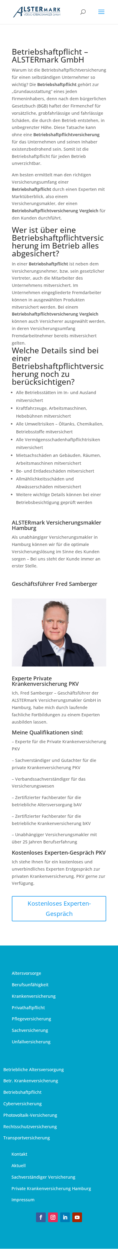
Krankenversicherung (34, 996)
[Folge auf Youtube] (77, 1217)
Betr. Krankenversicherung (30, 1081)
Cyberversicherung (22, 1103)
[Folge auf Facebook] (41, 1217)
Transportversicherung (26, 1138)
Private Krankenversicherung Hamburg (51, 1188)
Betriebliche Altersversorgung (33, 1069)
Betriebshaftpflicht (22, 1092)
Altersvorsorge (26, 973)
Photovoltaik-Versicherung (30, 1115)
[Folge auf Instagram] (53, 1217)
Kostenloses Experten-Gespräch (59, 908)
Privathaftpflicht (28, 1007)
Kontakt (19, 1154)
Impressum (22, 1199)
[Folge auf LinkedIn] (65, 1217)
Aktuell (18, 1165)
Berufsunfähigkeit (30, 984)
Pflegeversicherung (31, 1019)
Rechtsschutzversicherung (30, 1126)
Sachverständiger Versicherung (43, 1177)
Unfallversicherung (31, 1042)
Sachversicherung (30, 1030)
